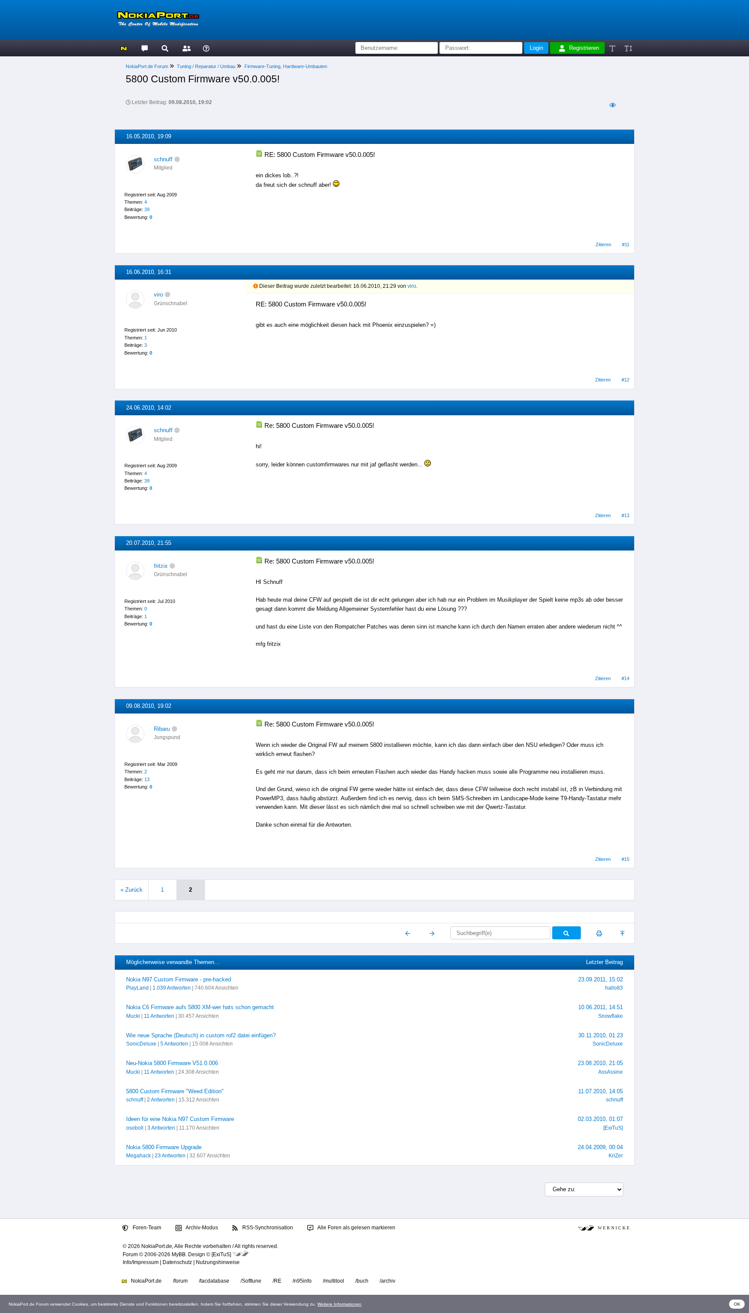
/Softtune (251, 1281)
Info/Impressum (141, 1262)
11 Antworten (159, 1016)
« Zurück (131, 889)
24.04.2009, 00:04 (600, 1147)
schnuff (163, 159)
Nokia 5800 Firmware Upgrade (164, 1147)
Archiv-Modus (201, 1227)
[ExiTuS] (613, 1128)
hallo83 (614, 987)
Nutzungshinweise (218, 1262)
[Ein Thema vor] (432, 933)
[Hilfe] (206, 48)
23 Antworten (170, 1155)
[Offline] (177, 159)
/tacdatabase (214, 1281)
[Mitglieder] (185, 48)
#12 (625, 379)
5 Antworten (174, 1043)
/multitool (333, 1281)
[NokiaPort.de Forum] (144, 48)
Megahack (138, 1155)
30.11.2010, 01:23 (600, 1035)
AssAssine (610, 1072)
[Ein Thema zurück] (408, 933)
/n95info (302, 1281)
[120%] (628, 48)
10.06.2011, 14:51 (600, 1007)
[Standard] (613, 48)
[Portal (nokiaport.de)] (123, 48)
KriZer (616, 1155)
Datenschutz (177, 1262)
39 (147, 209)
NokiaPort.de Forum (147, 66)
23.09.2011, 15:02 (600, 979)
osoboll (134, 1128)
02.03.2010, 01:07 (600, 1119)
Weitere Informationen (339, 1304)
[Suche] (165, 48)
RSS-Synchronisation (267, 1227)
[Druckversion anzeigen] (599, 933)
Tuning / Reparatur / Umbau (206, 66)
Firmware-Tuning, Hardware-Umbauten (285, 66)
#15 (625, 859)
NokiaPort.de (146, 1281)
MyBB (179, 1254)
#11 (625, 244)
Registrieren (584, 48)
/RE (277, 1281)
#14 (625, 678)
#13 (625, 515)
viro (158, 294)
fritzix (161, 566)
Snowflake (610, 1016)
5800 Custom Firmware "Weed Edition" (175, 1091)
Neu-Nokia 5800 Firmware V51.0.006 (172, 1063)
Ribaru (162, 729)
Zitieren (603, 244)
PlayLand (137, 987)
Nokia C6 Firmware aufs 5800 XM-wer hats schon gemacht (200, 1007)
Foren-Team (146, 1227)
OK (737, 1304)
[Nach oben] (623, 933)
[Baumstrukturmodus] (612, 105)
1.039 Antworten (172, 987)
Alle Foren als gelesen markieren (355, 1227)
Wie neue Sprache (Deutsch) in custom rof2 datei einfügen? (201, 1035)
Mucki (133, 1016)
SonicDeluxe (141, 1043)
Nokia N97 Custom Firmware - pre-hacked (178, 979)
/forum (180, 1281)
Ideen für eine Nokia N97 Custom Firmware (180, 1119)
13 (147, 779)
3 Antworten (161, 1128)
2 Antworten (161, 1099)
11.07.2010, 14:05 (600, 1091)
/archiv (387, 1281)
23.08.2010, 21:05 (600, 1063)
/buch (361, 1281)
